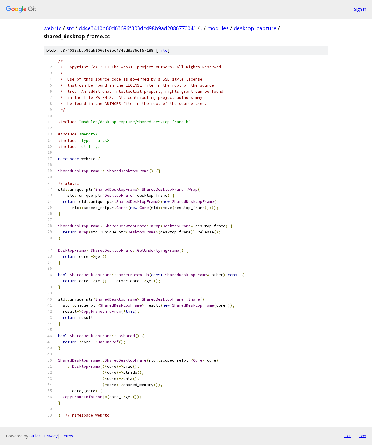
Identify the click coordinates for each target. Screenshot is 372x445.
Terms (67, 436)
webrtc (52, 28)
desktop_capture (255, 28)
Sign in (360, 9)
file (162, 50)
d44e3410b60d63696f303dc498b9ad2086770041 (137, 28)
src (70, 28)
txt (347, 435)
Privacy (51, 436)
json (361, 435)
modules (218, 28)
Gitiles (35, 436)
